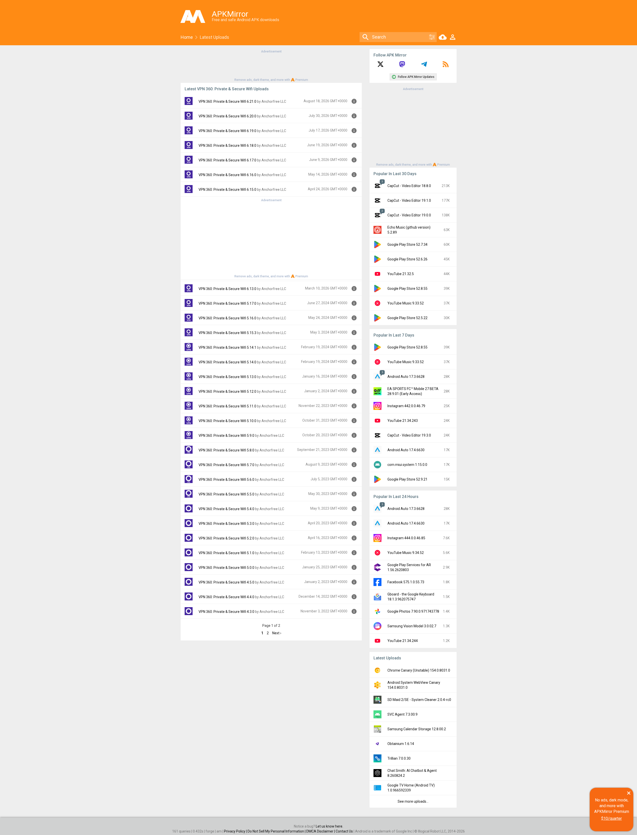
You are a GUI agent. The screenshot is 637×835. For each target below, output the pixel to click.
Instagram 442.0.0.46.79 (406, 406)
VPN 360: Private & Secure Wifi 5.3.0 (226, 524)
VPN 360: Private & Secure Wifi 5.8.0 (226, 450)
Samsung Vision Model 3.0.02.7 (411, 626)
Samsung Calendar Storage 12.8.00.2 (416, 729)
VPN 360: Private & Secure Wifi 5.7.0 (226, 465)
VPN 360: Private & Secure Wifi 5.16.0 (227, 318)
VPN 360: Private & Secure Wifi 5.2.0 (226, 538)
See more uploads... (413, 801)
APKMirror (230, 14)
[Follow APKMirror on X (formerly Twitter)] (380, 66)
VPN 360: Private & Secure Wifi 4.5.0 (226, 582)
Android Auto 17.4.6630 (406, 450)
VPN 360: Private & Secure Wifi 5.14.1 (227, 347)
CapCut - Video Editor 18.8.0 (409, 186)
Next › (276, 633)
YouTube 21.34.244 (402, 641)
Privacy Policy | (236, 831)
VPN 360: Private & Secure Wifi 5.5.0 (226, 494)
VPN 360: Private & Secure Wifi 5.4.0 (226, 509)
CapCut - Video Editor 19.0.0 (409, 215)
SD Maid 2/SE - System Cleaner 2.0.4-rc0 (419, 700)
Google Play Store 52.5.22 (407, 318)
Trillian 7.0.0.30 (399, 758)
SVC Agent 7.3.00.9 (402, 714)
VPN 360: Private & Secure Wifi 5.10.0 (227, 421)
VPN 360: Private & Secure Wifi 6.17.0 (227, 160)
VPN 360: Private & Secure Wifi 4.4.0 (226, 597)
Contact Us (344, 831)
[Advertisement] (271, 65)
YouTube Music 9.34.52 (405, 553)
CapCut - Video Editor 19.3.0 (409, 435)
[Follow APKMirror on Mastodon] (402, 66)
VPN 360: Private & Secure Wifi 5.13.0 (227, 377)
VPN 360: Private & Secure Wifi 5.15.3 (227, 333)
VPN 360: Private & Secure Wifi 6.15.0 (227, 190)
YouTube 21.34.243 (402, 421)
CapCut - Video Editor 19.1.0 (409, 200)
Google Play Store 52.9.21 (407, 479)
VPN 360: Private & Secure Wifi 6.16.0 (227, 175)
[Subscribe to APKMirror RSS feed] (446, 66)
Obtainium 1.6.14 (400, 744)
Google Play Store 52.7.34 (407, 244)
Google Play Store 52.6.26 (407, 259)
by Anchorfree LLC (271, 101)
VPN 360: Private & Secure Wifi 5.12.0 (227, 391)
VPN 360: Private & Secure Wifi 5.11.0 (227, 406)
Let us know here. (329, 826)
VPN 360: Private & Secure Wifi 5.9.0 (226, 436)
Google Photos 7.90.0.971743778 (413, 611)
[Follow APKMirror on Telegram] (424, 66)
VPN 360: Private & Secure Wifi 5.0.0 (226, 568)
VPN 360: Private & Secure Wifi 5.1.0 (226, 553)
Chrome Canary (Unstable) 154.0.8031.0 (418, 670)
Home (187, 37)
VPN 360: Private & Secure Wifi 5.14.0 (227, 362)
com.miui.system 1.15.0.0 (407, 465)
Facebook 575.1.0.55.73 (405, 582)
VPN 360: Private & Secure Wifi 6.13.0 (227, 289)
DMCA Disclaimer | (321, 831)
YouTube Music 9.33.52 (405, 303)
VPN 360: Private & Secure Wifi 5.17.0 (227, 303)
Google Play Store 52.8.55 (407, 289)
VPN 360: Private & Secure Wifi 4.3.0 (226, 612)
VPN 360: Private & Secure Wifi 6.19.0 (227, 131)
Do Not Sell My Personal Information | (277, 831)
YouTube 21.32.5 (400, 274)
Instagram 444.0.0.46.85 (406, 538)
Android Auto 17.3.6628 (406, 377)
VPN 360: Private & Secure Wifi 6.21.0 (227, 101)
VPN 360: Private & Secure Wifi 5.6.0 (226, 480)
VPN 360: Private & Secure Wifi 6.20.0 (227, 116)
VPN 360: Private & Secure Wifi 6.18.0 (227, 145)
